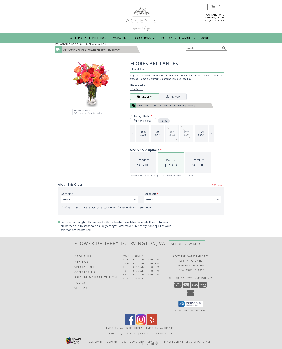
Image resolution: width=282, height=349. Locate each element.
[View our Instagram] (141, 323)
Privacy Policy (171, 341)
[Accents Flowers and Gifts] (141, 18)
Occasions (143, 38)
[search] (224, 48)
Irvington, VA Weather (123, 333)
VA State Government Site (156, 333)
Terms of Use (151, 343)
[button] (216, 7)
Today (163, 120)
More (205, 38)
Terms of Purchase (197, 341)
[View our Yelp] (152, 323)
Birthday (99, 38)
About (187, 38)
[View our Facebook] (130, 323)
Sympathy (119, 38)
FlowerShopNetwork (143, 341)
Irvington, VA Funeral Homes (124, 327)
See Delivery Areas (187, 244)
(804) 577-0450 (217, 20)
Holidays (166, 38)
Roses (82, 38)
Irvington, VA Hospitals (161, 327)
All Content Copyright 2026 (108, 341)
